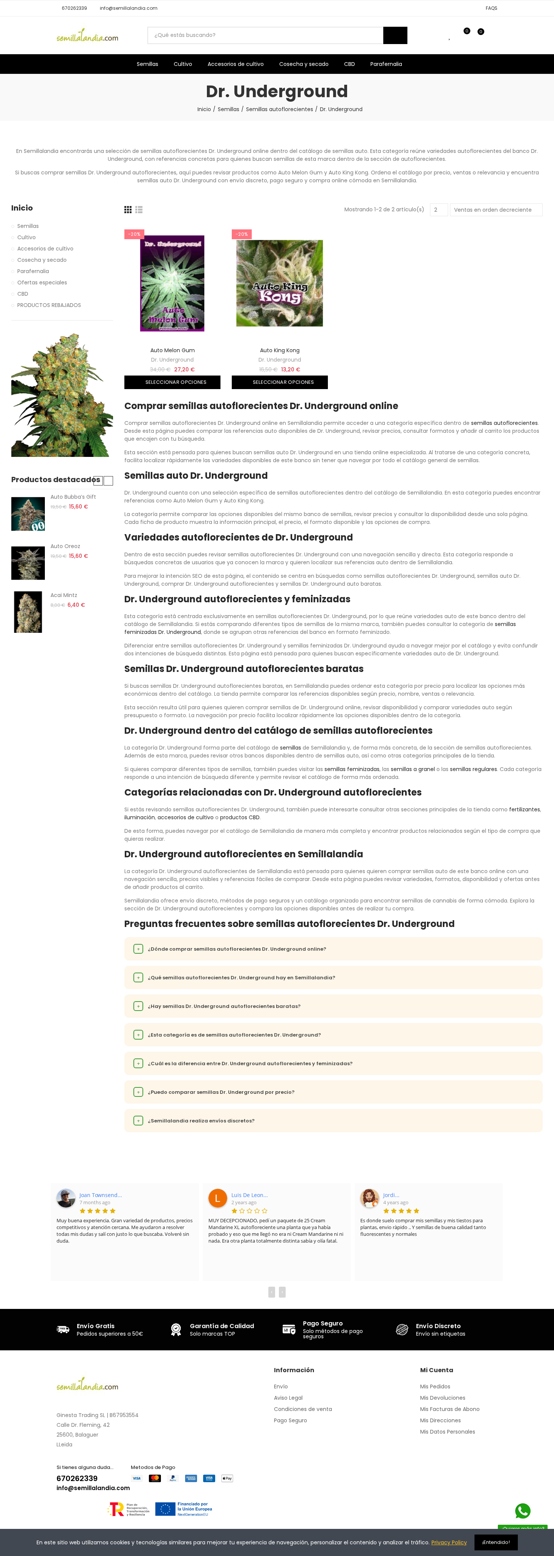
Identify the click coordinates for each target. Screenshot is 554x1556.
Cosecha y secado (42, 260)
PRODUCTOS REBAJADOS (49, 305)
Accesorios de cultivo (45, 248)
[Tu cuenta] (493, 35)
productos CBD (240, 817)
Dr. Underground (172, 359)
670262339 (77, 1478)
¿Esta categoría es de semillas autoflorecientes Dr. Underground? (229, 1034)
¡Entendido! (496, 1542)
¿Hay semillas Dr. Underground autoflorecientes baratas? (219, 1006)
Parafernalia (33, 271)
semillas (290, 747)
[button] (72, 8)
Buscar (395, 35)
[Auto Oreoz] (28, 563)
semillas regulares (473, 769)
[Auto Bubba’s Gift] (28, 513)
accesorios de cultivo (186, 817)
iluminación (139, 817)
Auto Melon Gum (172, 350)
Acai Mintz (64, 595)
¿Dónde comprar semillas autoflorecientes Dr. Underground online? (232, 949)
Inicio (22, 208)
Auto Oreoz (65, 546)
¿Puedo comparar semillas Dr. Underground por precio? (216, 1092)
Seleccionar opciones (175, 382)
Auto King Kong (280, 350)
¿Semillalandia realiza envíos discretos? (196, 1120)
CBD (22, 294)
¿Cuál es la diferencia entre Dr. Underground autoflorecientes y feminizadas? (245, 1063)
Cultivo (26, 237)
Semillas (28, 226)
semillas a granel (413, 769)
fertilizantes (524, 809)
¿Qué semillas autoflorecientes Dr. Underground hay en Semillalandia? (236, 977)
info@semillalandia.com (93, 1488)
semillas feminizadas (352, 769)
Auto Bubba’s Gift (73, 497)
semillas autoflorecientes (504, 423)
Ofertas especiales (42, 282)
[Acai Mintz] (28, 612)
